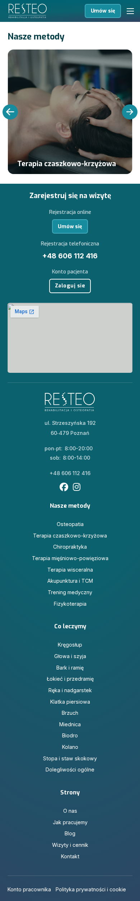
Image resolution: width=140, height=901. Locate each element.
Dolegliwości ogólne (70, 769)
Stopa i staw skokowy (70, 758)
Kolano (70, 747)
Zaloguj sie (70, 285)
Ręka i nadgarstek (70, 690)
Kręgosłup (70, 645)
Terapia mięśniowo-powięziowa (70, 558)
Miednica (70, 724)
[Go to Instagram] (76, 487)
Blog (70, 833)
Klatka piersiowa (70, 702)
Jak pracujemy (70, 822)
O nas (70, 811)
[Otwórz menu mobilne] (130, 11)
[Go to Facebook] (64, 487)
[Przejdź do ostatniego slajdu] (10, 111)
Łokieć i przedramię (70, 679)
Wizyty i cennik (70, 845)
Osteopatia (70, 524)
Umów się (103, 11)
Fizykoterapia (70, 604)
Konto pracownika (29, 889)
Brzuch (70, 713)
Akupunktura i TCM (70, 581)
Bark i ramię (70, 668)
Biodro (70, 735)
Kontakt (70, 856)
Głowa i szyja (70, 656)
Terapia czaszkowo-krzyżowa (70, 535)
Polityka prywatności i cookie (91, 889)
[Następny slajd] (129, 111)
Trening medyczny (70, 592)
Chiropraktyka (70, 547)
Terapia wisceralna (70, 570)
